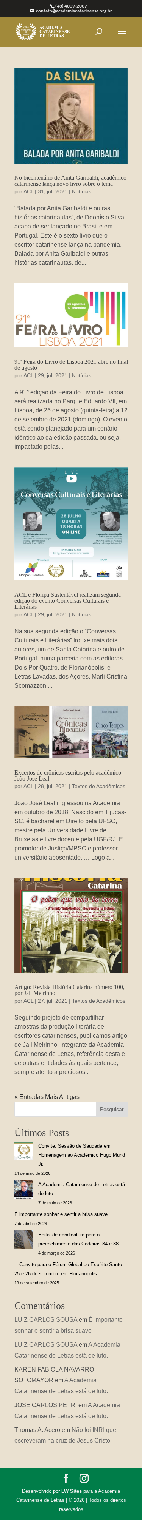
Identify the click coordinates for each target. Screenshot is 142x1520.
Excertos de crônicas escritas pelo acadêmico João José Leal (67, 775)
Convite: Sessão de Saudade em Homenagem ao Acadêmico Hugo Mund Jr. (81, 1155)
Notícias (81, 191)
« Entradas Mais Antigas (47, 1097)
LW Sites (71, 1491)
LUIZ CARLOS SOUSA (45, 1319)
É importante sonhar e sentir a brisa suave (61, 1214)
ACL (28, 191)
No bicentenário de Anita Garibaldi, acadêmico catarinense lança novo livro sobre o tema (70, 180)
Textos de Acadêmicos (98, 786)
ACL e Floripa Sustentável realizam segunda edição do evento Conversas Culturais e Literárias (67, 600)
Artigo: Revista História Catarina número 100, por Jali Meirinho (69, 990)
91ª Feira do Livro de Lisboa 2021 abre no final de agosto (71, 364)
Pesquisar (112, 1109)
